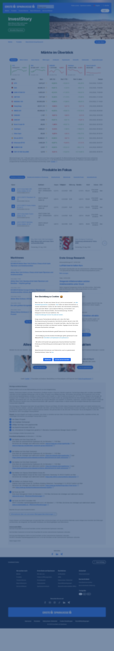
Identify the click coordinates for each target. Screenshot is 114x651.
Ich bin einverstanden (62, 359)
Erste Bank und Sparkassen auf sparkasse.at (56, 337)
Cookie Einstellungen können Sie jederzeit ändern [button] (49, 314)
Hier (57, 304)
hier (53, 352)
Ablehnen (48, 359)
